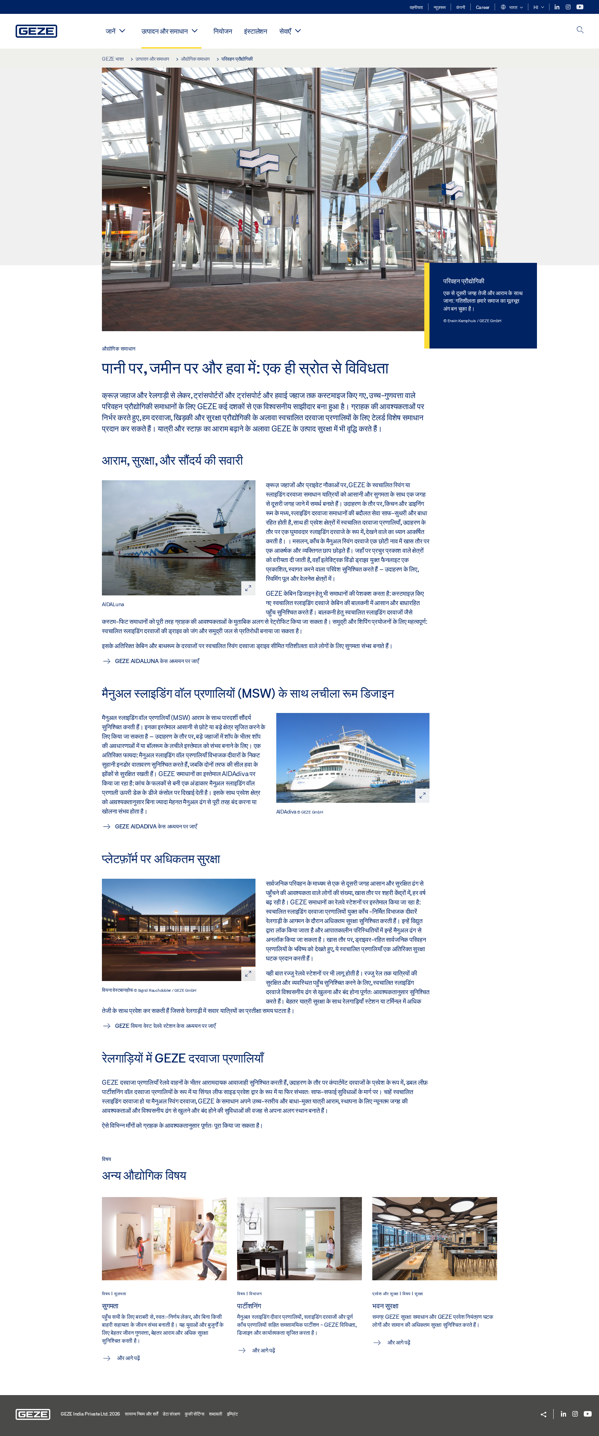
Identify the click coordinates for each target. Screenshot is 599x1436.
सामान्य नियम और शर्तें (141, 1414)
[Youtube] (579, 7)
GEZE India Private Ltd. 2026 (90, 1414)
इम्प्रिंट (232, 1414)
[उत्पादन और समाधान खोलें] (194, 30)
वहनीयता (416, 7)
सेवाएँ (285, 31)
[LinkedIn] (558, 7)
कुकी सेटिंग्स (194, 1414)
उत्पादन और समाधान (164, 31)
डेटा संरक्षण (171, 1414)
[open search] (580, 30)
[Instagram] (569, 7)
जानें (110, 31)
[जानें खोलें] (122, 30)
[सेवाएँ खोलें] (298, 30)
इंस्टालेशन (255, 31)
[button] (511, 7)
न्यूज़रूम (440, 7)
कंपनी (460, 7)
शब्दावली (215, 1414)
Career (483, 7)
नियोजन (223, 31)
